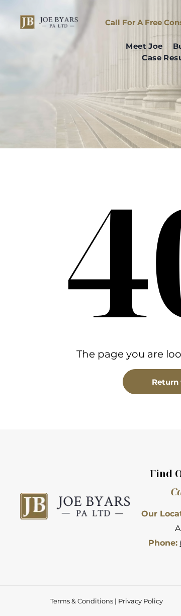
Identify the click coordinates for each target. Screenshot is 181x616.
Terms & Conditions (81, 601)
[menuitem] (139, 46)
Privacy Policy (140, 601)
